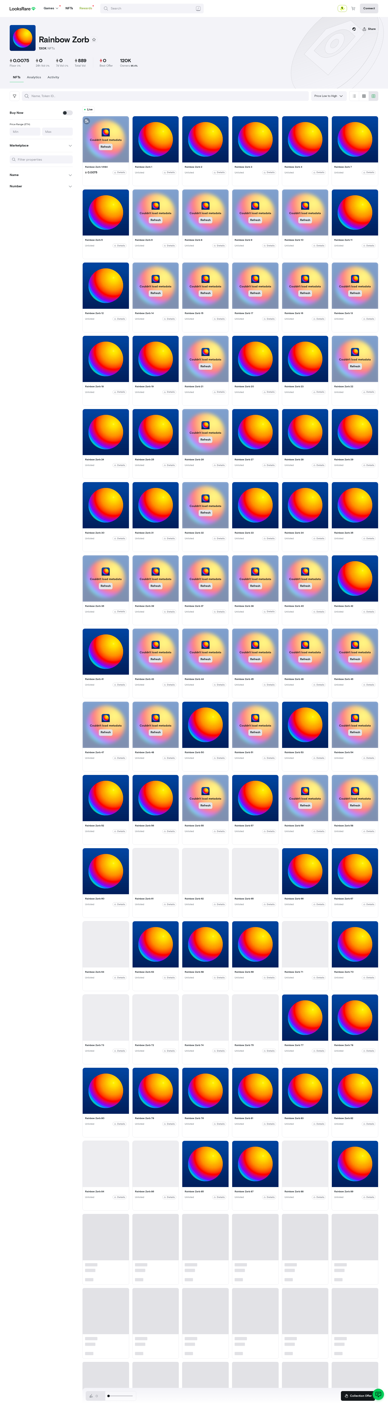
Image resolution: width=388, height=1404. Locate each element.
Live (90, 109)
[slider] (108, 1396)
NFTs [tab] (16, 77)
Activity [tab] (53, 77)
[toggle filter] (14, 96)
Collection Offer (361, 1396)
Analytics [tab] (34, 77)
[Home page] (23, 8)
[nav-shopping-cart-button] (353, 8)
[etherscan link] (354, 29)
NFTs (69, 8)
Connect (369, 8)
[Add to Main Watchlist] (94, 39)
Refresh (106, 147)
